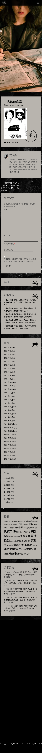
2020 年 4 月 (8, 452)
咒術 (34, 521)
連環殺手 (7, 488)
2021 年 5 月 (8, 407)
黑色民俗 (26, 554)
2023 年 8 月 (8, 351)
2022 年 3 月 (8, 372)
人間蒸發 (12, 521)
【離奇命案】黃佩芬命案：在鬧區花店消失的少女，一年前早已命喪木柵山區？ (20, 608)
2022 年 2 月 (8, 375)
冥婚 (16, 521)
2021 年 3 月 (8, 414)
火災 (35, 528)
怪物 (31, 524)
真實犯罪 (19, 532)
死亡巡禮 (26, 528)
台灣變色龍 (28, 521)
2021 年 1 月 (8, 421)
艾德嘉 (21, 105)
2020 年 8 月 (8, 438)
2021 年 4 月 (8, 410)
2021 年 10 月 (9, 389)
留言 (6, 210)
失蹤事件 (15, 524)
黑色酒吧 (8, 3)
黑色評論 (7, 502)
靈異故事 (7, 499)
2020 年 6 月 (8, 445)
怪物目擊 (7, 485)
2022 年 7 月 (8, 358)
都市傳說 (7, 492)
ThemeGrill (38, 744)
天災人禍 (7, 478)
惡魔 (35, 525)
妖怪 (20, 524)
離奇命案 (7, 495)
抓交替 (6, 528)
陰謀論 (35, 545)
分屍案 (20, 521)
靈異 (18, 549)
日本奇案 (11, 528)
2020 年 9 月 (8, 434)
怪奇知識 (7, 481)
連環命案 (10, 545)
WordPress (16, 744)
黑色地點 (20, 554)
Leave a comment (12, 142)
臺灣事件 (17, 536)
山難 (23, 525)
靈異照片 (23, 549)
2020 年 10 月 (9, 431)
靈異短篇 (31, 549)
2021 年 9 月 (8, 393)
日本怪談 (19, 527)
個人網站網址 (9, 250)
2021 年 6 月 (8, 403)
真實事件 (10, 531)
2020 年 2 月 (8, 459)
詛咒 (29, 541)
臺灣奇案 (25, 536)
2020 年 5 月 (8, 448)
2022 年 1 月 (8, 379)
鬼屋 (6, 554)
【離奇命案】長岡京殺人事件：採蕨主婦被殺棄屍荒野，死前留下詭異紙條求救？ (20, 591)
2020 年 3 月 (8, 455)
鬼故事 (12, 553)
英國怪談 (18, 541)
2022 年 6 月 (8, 361)
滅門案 (32, 528)
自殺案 (11, 536)
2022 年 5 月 (8, 365)
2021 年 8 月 (8, 396)
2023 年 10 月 (9, 347)
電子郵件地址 (9, 244)
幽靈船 (27, 524)
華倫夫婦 (24, 541)
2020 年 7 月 (8, 441)
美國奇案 (26, 532)
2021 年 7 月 (8, 400)
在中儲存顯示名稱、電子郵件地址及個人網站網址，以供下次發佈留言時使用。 (20, 260)
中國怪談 (7, 521)
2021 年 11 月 (9, 386)
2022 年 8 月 (8, 354)
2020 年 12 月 (9, 424)
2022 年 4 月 (8, 368)
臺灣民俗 (12, 541)
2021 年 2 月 (8, 417)
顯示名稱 (7, 235)
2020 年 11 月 (9, 428)
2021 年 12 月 (9, 382)
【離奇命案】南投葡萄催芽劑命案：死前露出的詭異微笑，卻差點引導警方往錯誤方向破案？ (20, 302)
